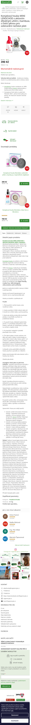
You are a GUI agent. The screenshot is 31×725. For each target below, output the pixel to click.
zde (12, 711)
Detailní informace (6, 100)
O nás (2, 608)
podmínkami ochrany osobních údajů (13, 681)
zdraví (14, 417)
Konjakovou (7, 86)
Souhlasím (15, 721)
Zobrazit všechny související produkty (15, 228)
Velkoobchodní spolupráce (8, 624)
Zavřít (10, 105)
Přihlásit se (6, 686)
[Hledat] (18, 2)
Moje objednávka (6, 615)
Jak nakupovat (5, 610)
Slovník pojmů (5, 613)
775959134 (6, 591)
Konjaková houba (7, 261)
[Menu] (27, 2)
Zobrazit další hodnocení (22, 545)
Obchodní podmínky (7, 621)
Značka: (13, 30)
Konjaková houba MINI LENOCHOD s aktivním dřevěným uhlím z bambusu (14, 241)
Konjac (15, 88)
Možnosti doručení (6, 72)
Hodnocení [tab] (18, 233)
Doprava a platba (6, 617)
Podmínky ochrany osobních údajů (11, 626)
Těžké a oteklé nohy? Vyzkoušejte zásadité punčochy (12, 642)
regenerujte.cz (7, 598)
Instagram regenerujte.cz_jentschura (16, 551)
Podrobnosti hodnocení (23, 29)
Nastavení (14, 715)
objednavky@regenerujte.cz (11, 588)
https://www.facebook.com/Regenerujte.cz (15, 596)
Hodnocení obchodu (6, 619)
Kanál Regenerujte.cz (9, 601)
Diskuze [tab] (24, 233)
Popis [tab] (3, 233)
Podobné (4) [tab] (10, 233)
